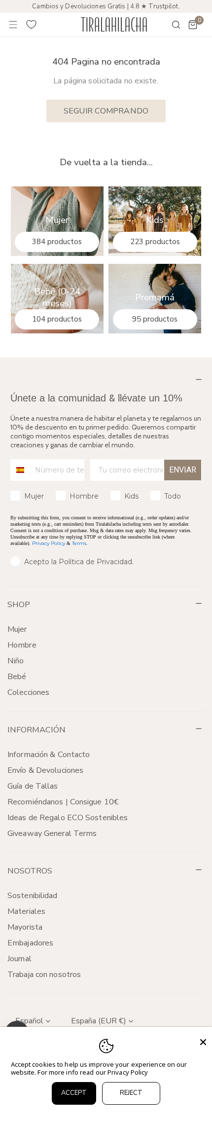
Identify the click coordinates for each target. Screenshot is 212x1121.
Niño (15, 660)
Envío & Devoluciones (45, 770)
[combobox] (20, 470)
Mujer (17, 629)
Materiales (26, 911)
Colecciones (28, 692)
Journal (19, 958)
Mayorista (24, 927)
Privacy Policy (48, 543)
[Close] (203, 1042)
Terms (79, 543)
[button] (193, 24)
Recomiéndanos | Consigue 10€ (63, 801)
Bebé (16, 676)
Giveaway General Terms (52, 833)
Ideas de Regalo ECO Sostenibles (67, 817)
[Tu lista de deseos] (31, 24)
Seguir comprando (106, 111)
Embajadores (30, 943)
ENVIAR (182, 469)
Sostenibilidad (32, 895)
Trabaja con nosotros (44, 974)
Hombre (21, 645)
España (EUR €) (98, 1020)
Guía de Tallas (32, 786)
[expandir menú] (13, 24)
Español (29, 1020)
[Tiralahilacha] (113, 24)
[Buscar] (169, 24)
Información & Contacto (48, 754)
